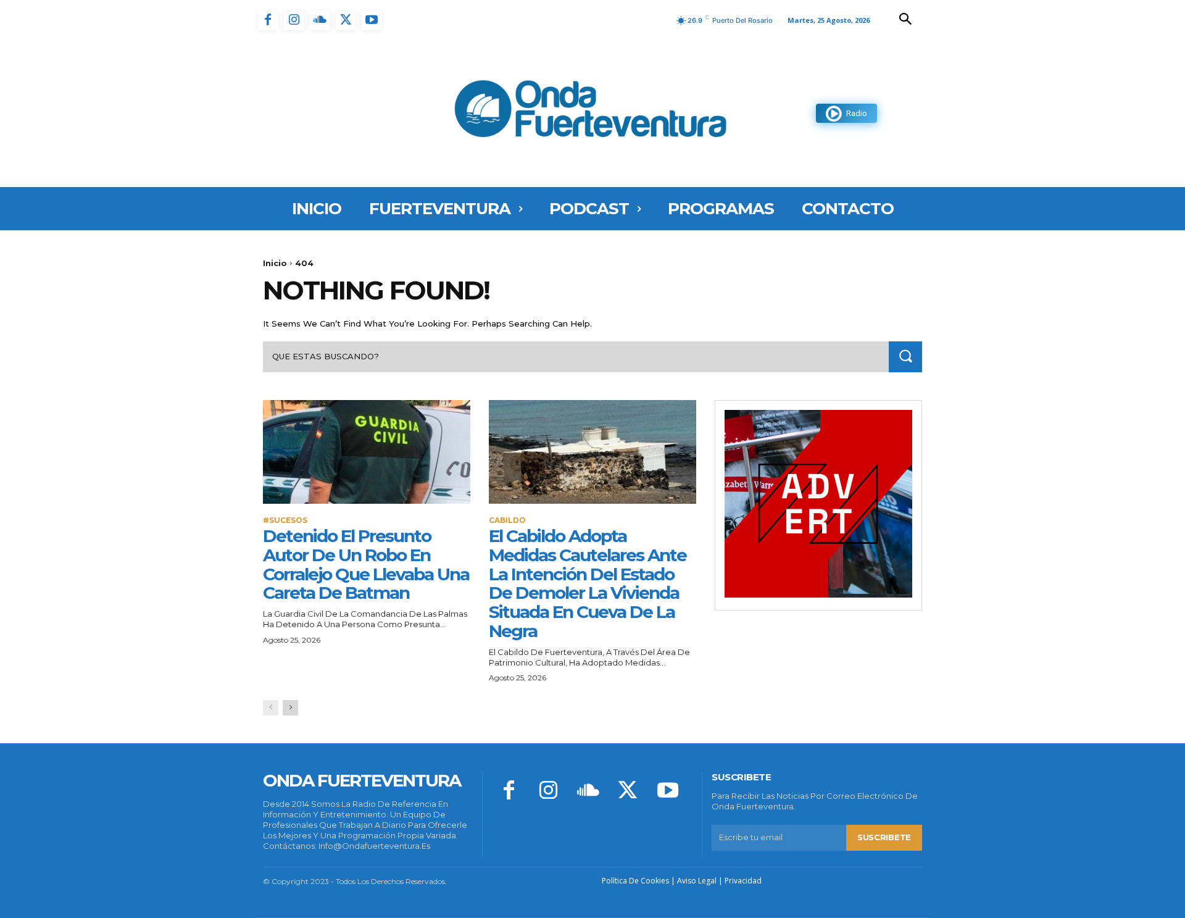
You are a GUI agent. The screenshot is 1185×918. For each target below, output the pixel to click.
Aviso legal (697, 880)
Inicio (275, 263)
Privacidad (743, 880)
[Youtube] (371, 20)
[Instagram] (294, 20)
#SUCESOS (285, 520)
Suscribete (884, 837)
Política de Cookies (635, 880)
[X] (346, 20)
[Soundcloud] (320, 20)
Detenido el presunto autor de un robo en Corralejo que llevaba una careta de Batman (366, 564)
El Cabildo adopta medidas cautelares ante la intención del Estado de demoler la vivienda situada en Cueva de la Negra (587, 583)
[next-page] (290, 708)
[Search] (905, 356)
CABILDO (507, 520)
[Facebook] (268, 20)
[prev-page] (270, 708)
